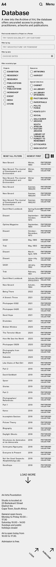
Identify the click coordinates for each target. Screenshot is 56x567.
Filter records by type (9, 63)
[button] (41, 4)
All (11, 68)
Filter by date (6, 52)
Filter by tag (6, 43)
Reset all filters (12, 156)
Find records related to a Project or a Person (17, 34)
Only (21, 71)
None (15, 68)
